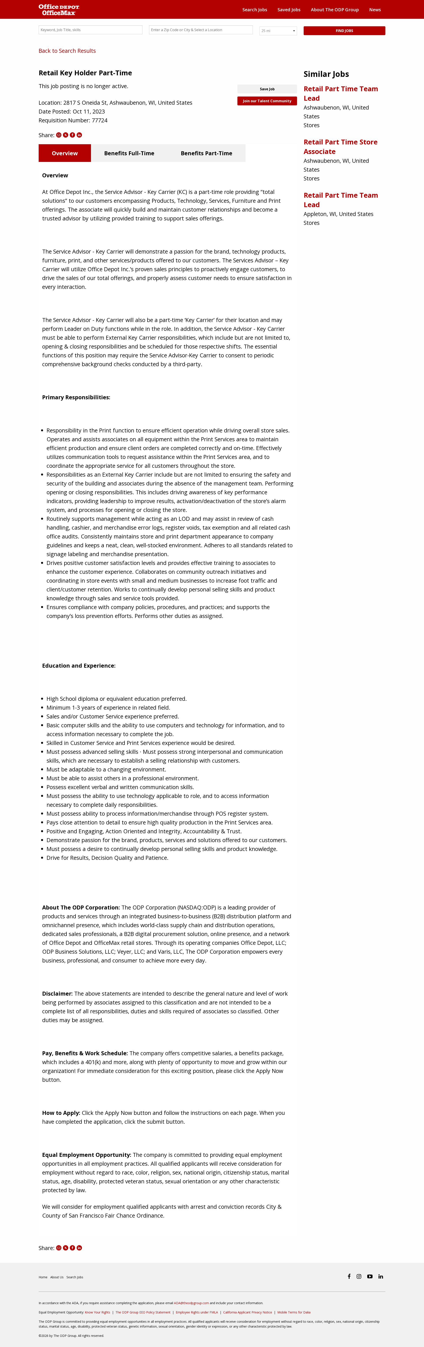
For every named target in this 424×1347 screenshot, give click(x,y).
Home (43, 1277)
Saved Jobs (289, 10)
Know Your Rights (97, 1312)
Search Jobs (254, 10)
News (375, 10)
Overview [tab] (65, 153)
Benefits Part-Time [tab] (206, 153)
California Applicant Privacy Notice (247, 1312)
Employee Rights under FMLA (197, 1312)
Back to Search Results (67, 50)
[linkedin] (381, 1276)
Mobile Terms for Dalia (293, 1312)
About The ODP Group (335, 10)
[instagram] (359, 1276)
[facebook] (349, 1276)
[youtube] (370, 1276)
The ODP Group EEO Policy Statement (142, 1312)
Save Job (267, 89)
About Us (57, 1277)
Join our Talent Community (267, 101)
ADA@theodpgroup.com (191, 1303)
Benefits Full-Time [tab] (129, 153)
